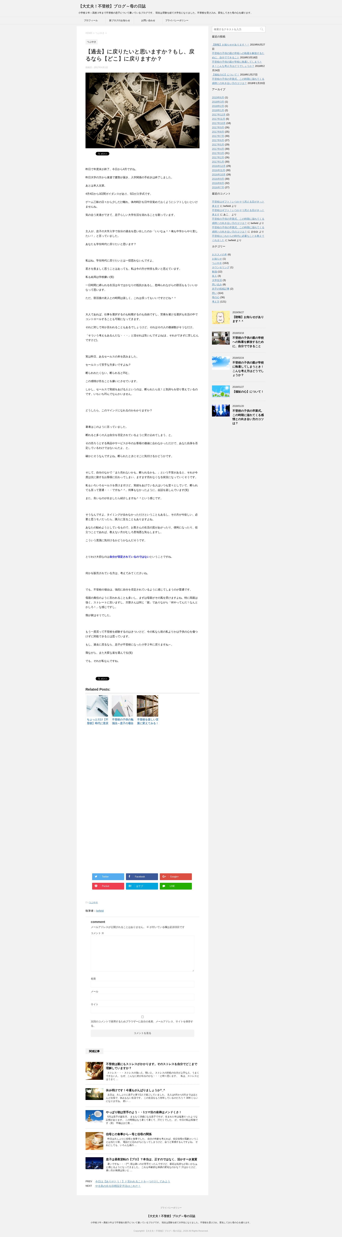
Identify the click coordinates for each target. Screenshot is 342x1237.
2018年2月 (218, 106)
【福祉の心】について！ (225, 74)
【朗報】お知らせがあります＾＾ (230, 44)
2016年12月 (219, 166)
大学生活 (217, 280)
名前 (93, 978)
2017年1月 (218, 161)
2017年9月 (218, 127)
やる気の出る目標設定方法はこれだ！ (118, 1185)
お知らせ (217, 258)
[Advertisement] (143, 766)
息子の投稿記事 (220, 288)
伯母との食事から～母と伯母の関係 (129, 1134)
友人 (214, 275)
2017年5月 (218, 144)
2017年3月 (218, 153)
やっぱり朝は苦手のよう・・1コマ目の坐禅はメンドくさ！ (144, 1112)
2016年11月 (218, 170)
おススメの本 (219, 254)
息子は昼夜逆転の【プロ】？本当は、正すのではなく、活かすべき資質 (151, 1159)
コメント (97, 933)
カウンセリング (220, 267)
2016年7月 (218, 187)
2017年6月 (218, 140)
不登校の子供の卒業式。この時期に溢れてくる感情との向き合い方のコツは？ (248, 417)
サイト (94, 1004)
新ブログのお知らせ (119, 20)
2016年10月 (219, 174)
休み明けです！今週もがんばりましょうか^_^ (135, 1090)
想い (214, 293)
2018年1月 (218, 110)
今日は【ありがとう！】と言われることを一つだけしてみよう (132, 1181)
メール (94, 991)
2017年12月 (219, 114)
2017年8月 (218, 131)
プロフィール (91, 20)
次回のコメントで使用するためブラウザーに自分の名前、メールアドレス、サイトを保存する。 (142, 1023)
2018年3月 (218, 101)
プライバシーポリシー (176, 20)
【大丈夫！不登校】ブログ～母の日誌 (112, 6)
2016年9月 (218, 178)
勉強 (214, 271)
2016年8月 (218, 183)
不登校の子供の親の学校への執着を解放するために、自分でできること (248, 342)
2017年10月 (219, 123)
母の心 (215, 297)
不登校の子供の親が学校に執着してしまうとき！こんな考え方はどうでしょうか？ (248, 369)
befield (100, 910)
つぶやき (93, 902)
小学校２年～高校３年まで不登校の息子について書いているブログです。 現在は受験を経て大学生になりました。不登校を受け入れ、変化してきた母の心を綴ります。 (171, 1222)
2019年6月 (218, 97)
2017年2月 (218, 157)
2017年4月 (218, 148)
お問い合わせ (148, 20)
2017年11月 (218, 118)
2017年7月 (218, 136)
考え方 (215, 301)
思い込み (217, 284)
